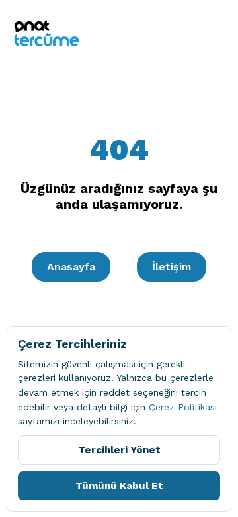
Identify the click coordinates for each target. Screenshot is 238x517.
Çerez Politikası (183, 407)
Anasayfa (71, 266)
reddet (115, 392)
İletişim (171, 266)
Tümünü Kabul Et (119, 486)
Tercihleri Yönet (119, 450)
